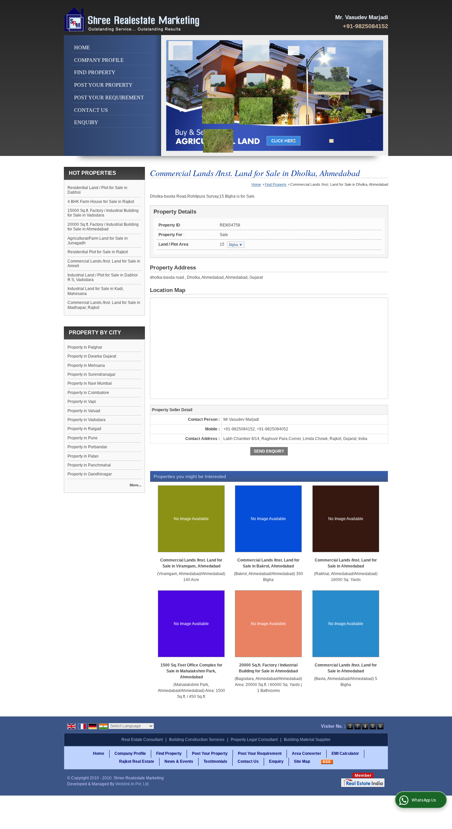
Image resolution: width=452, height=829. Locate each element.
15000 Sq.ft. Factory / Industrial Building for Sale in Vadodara (103, 213)
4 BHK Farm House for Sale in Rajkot (101, 201)
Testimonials (215, 761)
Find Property (94, 72)
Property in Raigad (84, 428)
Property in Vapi (82, 401)
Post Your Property (103, 85)
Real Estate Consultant (142, 739)
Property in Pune (83, 438)
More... (135, 485)
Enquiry (86, 122)
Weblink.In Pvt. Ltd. (132, 784)
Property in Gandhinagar (90, 474)
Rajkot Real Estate (136, 761)
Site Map (302, 761)
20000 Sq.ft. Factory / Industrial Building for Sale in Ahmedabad (103, 226)
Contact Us (91, 110)
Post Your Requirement (109, 97)
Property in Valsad (84, 411)
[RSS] (327, 761)
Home (82, 47)
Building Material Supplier (307, 739)
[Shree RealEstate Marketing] (132, 19)
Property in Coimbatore (88, 392)
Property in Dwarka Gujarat (92, 356)
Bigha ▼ (236, 245)
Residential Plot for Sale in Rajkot (98, 252)
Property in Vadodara (87, 419)
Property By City (95, 332)
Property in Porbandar (87, 447)
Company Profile (99, 60)
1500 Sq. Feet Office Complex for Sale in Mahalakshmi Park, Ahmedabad (191, 671)
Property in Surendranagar (91, 374)
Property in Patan (83, 456)
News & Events (178, 761)
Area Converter (306, 753)
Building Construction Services (196, 739)
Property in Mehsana (86, 365)
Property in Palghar (85, 347)
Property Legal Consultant (254, 739)
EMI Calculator (345, 753)
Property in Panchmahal (89, 465)
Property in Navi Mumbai (90, 383)
